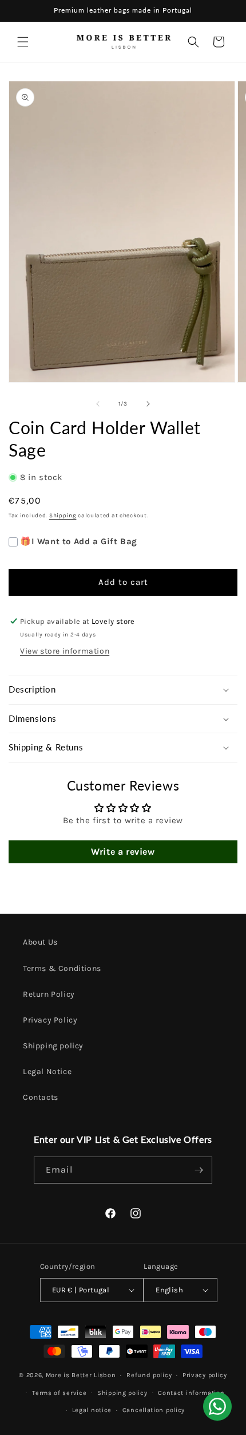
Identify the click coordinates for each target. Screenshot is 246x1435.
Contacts (40, 1097)
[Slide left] (97, 403)
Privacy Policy (50, 1020)
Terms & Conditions (62, 968)
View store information (64, 651)
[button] (22, 41)
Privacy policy (204, 1375)
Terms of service (59, 1393)
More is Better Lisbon (81, 1375)
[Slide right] (148, 403)
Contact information (191, 1393)
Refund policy (149, 1375)
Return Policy (49, 994)
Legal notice (92, 1410)
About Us (40, 942)
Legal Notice (47, 1071)
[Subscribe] (199, 1170)
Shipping (63, 515)
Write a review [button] (122, 851)
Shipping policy (53, 1046)
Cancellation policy (153, 1410)
